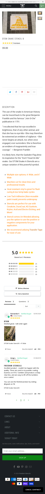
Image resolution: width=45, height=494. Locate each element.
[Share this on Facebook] (16, 92)
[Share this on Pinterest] (22, 92)
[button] (35, 349)
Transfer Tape (36, 230)
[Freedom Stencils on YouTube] (18, 467)
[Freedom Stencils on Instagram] (26, 467)
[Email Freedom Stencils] (30, 467)
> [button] (28, 400)
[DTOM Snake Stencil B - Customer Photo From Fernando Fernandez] (22, 281)
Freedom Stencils (25, 473)
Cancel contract (33, 490)
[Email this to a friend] (34, 92)
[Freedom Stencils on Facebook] (14, 467)
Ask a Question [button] (23, 294)
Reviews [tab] (8, 301)
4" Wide (14, 64)
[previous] (4, 24)
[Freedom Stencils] (22, 5)
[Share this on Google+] (28, 92)
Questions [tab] (22, 301)
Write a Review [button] (23, 288)
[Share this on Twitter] (10, 92)
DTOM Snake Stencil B (11, 343)
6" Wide (6, 64)
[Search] (37, 6)
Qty (3, 71)
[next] (33, 24)
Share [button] (9, 349)
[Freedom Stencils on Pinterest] (22, 467)
